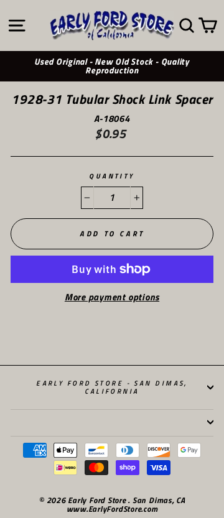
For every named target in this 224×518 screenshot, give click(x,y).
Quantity (112, 176)
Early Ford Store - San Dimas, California (112, 386)
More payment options (112, 297)
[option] (112, 66)
